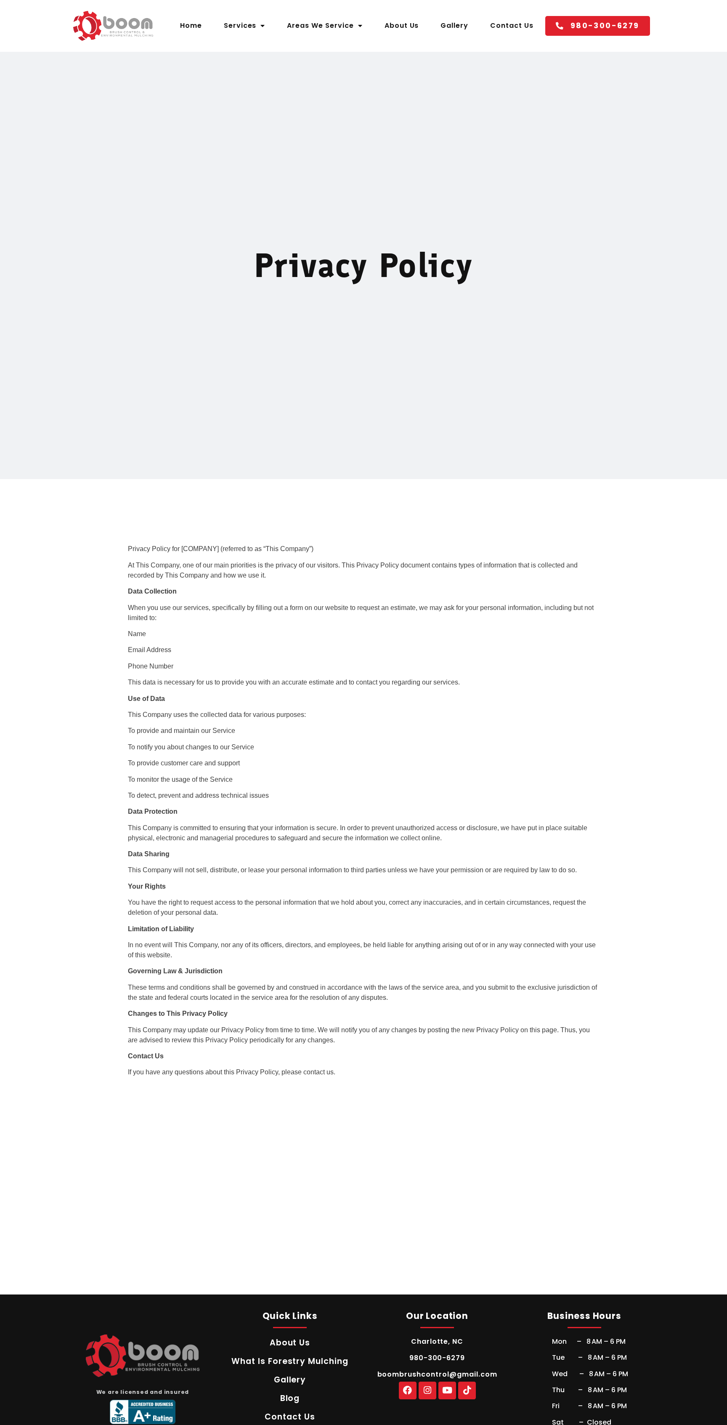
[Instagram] (427, 1390)
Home (191, 25)
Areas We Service (320, 25)
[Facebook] (408, 1390)
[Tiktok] (467, 1390)
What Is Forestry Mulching (289, 1361)
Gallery (454, 25)
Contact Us (511, 25)
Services (240, 25)
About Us (402, 25)
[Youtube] (447, 1390)
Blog (290, 1398)
